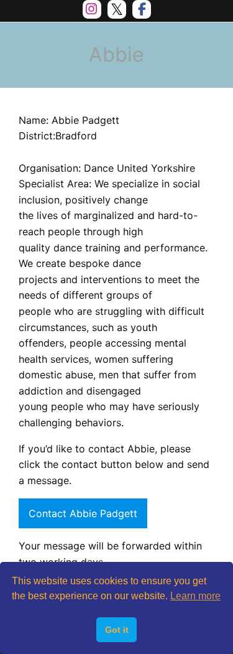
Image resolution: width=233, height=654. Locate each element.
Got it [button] (117, 630)
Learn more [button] (195, 596)
